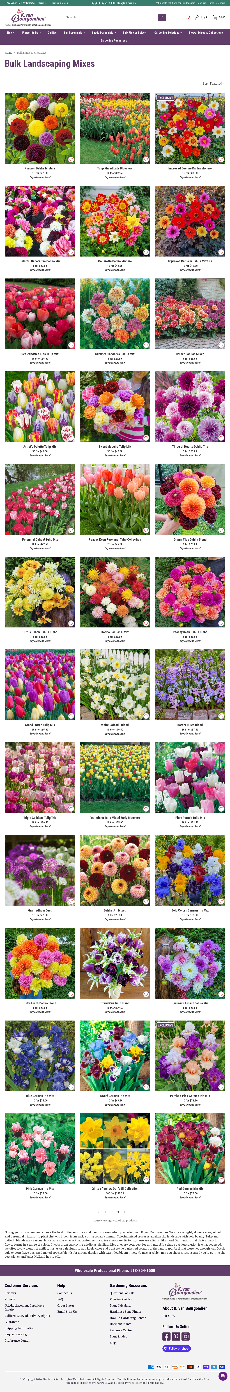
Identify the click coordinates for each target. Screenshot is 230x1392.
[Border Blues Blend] (190, 684)
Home (8, 52)
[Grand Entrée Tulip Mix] (40, 684)
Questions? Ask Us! (122, 1293)
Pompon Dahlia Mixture (40, 168)
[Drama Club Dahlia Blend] (190, 499)
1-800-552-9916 (12, 3)
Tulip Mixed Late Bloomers (115, 168)
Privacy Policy (133, 1382)
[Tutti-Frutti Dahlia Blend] (40, 963)
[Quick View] (70, 97)
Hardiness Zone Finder (125, 1311)
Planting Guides (121, 1299)
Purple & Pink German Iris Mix (190, 1096)
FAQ (60, 1299)
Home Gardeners (216, 3)
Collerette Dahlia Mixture (115, 261)
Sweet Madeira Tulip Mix (115, 446)
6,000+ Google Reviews (122, 3)
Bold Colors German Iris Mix (190, 910)
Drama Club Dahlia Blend (190, 539)
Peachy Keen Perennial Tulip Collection (115, 539)
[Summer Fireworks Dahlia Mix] (115, 313)
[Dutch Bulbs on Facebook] (166, 1337)
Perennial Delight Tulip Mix (40, 539)
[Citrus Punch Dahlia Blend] (40, 592)
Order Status (65, 1305)
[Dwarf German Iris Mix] (115, 1056)
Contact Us (64, 1293)
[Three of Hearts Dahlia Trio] (190, 406)
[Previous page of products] (99, 1212)
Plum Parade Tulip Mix (190, 818)
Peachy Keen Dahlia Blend (190, 632)
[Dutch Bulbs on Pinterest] (176, 1337)
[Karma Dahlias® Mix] (115, 592)
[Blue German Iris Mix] (40, 1056)
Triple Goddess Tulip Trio (39, 818)
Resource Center (121, 1330)
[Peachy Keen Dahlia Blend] (190, 592)
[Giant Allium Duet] (40, 870)
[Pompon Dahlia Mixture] (40, 128)
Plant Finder (118, 1336)
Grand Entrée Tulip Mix (40, 725)
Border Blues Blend (190, 725)
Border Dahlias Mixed (190, 354)
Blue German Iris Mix (40, 1096)
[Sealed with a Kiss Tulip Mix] (40, 313)
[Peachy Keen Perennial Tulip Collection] (115, 499)
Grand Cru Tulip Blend (115, 1003)
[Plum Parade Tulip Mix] (190, 777)
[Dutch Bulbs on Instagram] (185, 1337)
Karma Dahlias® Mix (115, 632)
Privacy (10, 1299)
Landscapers (188, 3)
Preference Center (17, 1340)
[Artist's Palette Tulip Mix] (40, 406)
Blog (113, 1343)
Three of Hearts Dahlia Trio (190, 446)
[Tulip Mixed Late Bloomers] (115, 128)
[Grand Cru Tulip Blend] (115, 963)
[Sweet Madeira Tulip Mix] (115, 406)
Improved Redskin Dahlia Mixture (190, 261)
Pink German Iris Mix (40, 1189)
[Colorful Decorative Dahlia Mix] (40, 221)
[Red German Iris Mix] (190, 1148)
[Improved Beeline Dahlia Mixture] (190, 128)
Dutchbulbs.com (82, 1379)
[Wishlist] (187, 17)
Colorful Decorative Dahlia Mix (39, 261)
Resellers (202, 3)
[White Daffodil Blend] (115, 684)
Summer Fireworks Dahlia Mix (115, 354)
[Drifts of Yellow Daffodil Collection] (115, 1148)
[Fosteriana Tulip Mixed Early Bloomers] (115, 777)
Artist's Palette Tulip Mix (39, 446)
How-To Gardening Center (128, 1318)
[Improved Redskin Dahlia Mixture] (190, 221)
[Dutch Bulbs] (28, 17)
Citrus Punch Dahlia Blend (40, 632)
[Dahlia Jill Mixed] (115, 870)
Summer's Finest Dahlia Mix (190, 1003)
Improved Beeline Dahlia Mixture (190, 168)
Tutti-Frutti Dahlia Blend (40, 1003)
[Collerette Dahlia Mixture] (115, 221)
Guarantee (12, 1322)
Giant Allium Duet (40, 910)
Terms (152, 1382)
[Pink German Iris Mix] (40, 1148)
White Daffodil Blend (115, 725)
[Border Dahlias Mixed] (190, 313)
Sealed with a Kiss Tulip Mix (40, 354)
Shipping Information (19, 1328)
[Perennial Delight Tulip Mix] (40, 499)
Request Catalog (16, 1334)
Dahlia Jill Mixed (115, 910)
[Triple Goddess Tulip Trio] (40, 777)
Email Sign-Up (67, 1311)
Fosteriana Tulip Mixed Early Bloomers (115, 818)
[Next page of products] (131, 1212)
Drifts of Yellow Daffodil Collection (114, 1189)
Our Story (168, 1316)
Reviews (10, 1293)
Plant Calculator (121, 1305)
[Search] (162, 17)
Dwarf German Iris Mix (115, 1096)
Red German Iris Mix (190, 1189)
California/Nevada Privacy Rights (27, 1316)
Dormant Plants (120, 1324)
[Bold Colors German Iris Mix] (190, 870)
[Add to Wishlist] (71, 159)
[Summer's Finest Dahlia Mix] (190, 963)
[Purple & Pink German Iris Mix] (190, 1056)
